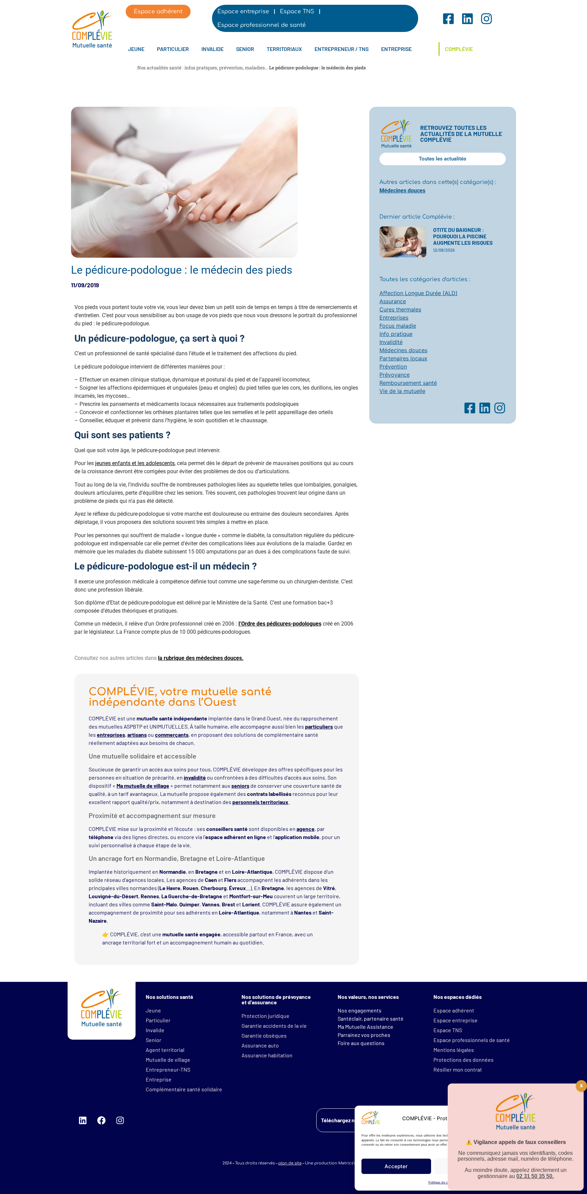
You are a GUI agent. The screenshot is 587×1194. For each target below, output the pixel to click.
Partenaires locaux (403, 358)
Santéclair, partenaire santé (371, 1018)
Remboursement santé (408, 382)
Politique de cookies (442, 1182)
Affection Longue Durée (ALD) (418, 293)
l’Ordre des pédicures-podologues (279, 623)
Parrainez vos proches (364, 1034)
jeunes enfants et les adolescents (135, 463)
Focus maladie (397, 325)
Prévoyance (394, 374)
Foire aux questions (361, 1043)
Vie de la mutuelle (402, 391)
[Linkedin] (82, 1120)
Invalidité (391, 342)
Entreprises (393, 317)
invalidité (195, 777)
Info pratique (395, 333)
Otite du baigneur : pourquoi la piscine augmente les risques (463, 236)
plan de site (290, 1163)
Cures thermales (400, 309)
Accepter (396, 1166)
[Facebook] (101, 1120)
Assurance (392, 301)
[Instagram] (119, 1120)
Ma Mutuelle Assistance (365, 1026)
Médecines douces (402, 190)
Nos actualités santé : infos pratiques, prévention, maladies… (202, 68)
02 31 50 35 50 (534, 1176)
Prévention (393, 366)
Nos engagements (359, 1010)
